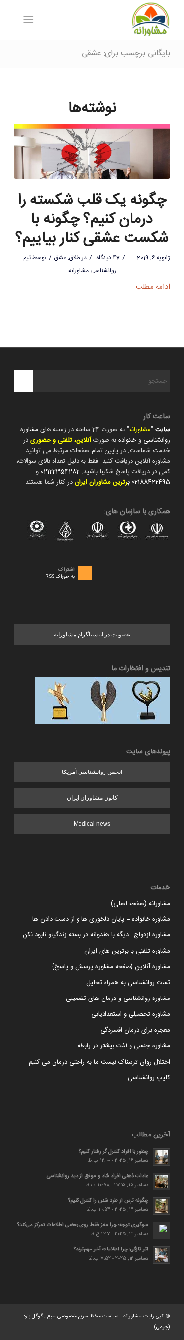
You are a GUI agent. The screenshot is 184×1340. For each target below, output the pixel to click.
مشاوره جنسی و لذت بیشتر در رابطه (124, 1046)
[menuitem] (43, 20)
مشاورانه (140, 429)
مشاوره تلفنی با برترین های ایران (127, 951)
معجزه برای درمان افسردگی (135, 1030)
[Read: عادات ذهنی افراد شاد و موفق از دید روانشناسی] (161, 1181)
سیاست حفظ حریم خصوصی (88, 1316)
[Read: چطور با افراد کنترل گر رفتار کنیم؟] (161, 1157)
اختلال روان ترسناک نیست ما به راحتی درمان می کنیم (99, 1062)
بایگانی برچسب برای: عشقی (126, 53)
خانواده (127, 440)
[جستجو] (43, 20)
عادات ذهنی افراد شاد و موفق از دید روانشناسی (97, 1176)
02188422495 (150, 482)
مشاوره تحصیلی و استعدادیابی (130, 1014)
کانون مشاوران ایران (92, 798)
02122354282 (60, 471)
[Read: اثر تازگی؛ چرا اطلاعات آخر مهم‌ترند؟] (161, 1255)
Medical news (92, 823)
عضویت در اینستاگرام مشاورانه (92, 634)
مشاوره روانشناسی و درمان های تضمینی (118, 998)
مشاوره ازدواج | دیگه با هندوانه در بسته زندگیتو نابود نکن (96, 935)
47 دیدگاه (107, 258)
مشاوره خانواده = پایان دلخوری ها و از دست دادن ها (101, 919)
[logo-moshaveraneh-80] (107, 20)
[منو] (30, 20)
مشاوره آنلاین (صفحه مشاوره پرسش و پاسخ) (111, 966)
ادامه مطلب (153, 287)
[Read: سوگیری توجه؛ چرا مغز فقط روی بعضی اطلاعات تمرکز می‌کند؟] (161, 1230)
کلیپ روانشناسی (149, 1077)
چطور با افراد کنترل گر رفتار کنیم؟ (113, 1151)
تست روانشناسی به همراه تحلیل (128, 982)
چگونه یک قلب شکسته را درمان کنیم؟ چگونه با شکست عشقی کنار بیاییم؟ (92, 219)
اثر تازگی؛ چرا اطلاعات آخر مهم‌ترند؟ (111, 1249)
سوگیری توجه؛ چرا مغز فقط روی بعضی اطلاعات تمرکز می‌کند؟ (82, 1224)
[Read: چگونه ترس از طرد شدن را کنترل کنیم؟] (161, 1206)
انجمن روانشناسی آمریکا (92, 772)
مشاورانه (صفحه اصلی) (140, 903)
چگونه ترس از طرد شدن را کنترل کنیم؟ (108, 1200)
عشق (60, 258)
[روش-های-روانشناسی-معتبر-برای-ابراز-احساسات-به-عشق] (92, 151)
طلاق (74, 258)
